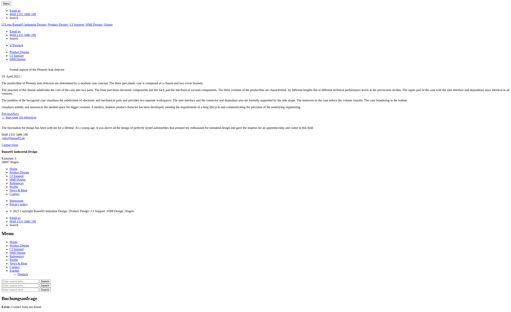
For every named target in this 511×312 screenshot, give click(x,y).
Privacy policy (19, 204)
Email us (15, 10)
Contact (14, 194)
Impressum (16, 200)
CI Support (17, 55)
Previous (7, 114)
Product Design (19, 52)
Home (13, 169)
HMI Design (18, 59)
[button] (14, 18)
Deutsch (23, 274)
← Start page (10, 117)
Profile (14, 186)
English (14, 270)
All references (27, 117)
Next (16, 114)
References (17, 183)
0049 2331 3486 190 (23, 14)
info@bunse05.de (13, 138)
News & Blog (18, 190)
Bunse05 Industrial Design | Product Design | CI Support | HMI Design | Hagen (62, 24)
